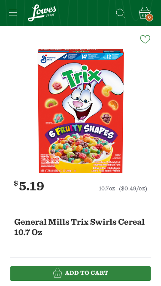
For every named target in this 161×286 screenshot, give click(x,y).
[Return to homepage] (42, 12)
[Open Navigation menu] (12, 12)
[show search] (120, 12)
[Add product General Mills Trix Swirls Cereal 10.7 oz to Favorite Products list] (145, 39)
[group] (80, 111)
